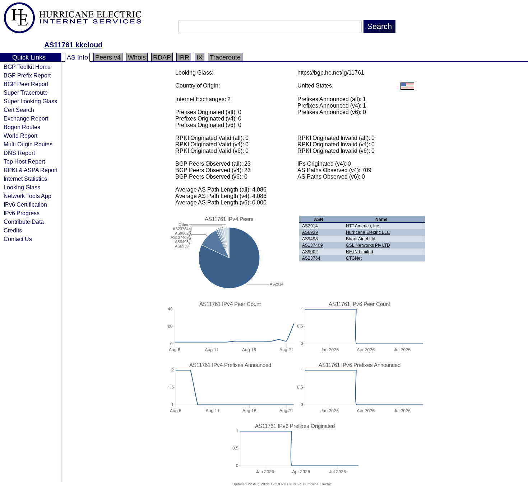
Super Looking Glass (30, 101)
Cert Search (19, 110)
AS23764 (311, 258)
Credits (13, 230)
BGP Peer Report (26, 84)
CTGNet (354, 258)
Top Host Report (24, 161)
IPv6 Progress (22, 213)
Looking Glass (22, 187)
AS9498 (310, 238)
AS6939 (310, 232)
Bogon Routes (22, 127)
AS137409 (312, 245)
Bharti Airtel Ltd (360, 238)
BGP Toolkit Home (27, 66)
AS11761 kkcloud (73, 45)
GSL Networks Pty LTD (368, 245)
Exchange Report (26, 118)
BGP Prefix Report (27, 75)
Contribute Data (24, 221)
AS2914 (310, 225)
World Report (20, 135)
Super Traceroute (26, 92)
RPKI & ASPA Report (30, 170)
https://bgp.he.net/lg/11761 (330, 73)
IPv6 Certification (25, 204)
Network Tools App (27, 196)
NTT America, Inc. (363, 225)
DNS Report (19, 153)
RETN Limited (359, 251)
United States (314, 85)
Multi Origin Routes (28, 144)
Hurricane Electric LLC (368, 232)
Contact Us (18, 239)
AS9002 (310, 251)
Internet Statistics (25, 178)
